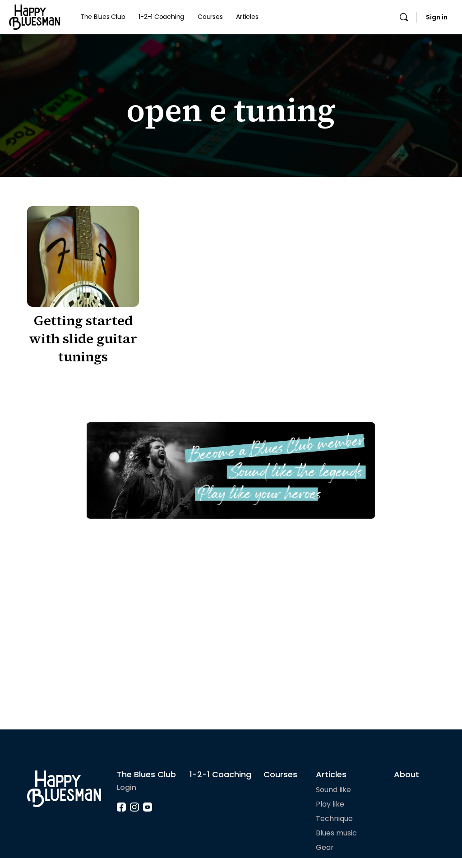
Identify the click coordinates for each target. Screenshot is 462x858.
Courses (280, 774)
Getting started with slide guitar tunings (83, 338)
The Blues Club (146, 774)
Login (126, 787)
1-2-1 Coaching (220, 774)
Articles (331, 774)
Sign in (437, 17)
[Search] (404, 17)
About (406, 774)
